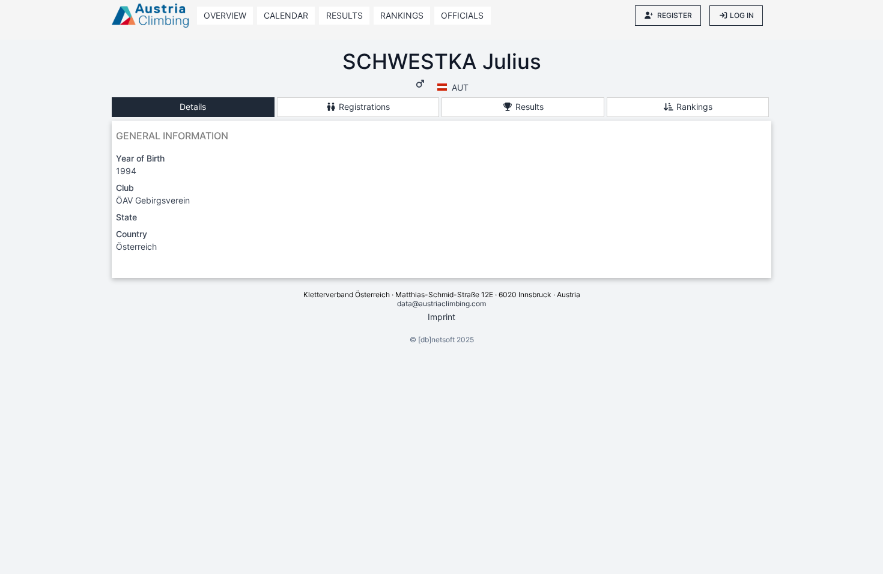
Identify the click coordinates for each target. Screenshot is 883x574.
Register (674, 15)
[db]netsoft (436, 339)
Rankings (401, 15)
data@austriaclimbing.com (441, 303)
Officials (462, 15)
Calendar (286, 15)
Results (344, 15)
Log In (742, 15)
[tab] (193, 107)
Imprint (441, 317)
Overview (225, 15)
